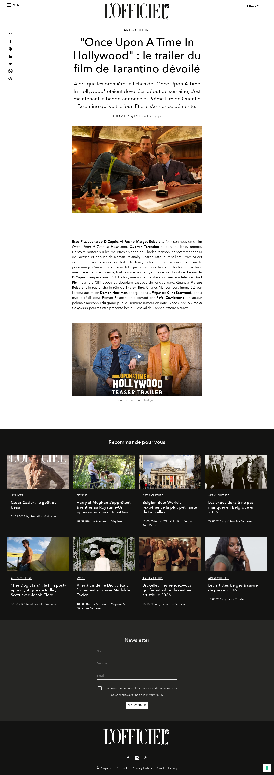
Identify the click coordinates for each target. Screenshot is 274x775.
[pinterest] (10, 49)
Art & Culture (137, 30)
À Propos (104, 768)
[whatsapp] (10, 71)
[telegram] (10, 79)
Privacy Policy (154, 695)
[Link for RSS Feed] (146, 758)
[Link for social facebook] (128, 759)
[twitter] (10, 64)
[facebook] (10, 42)
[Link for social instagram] (137, 759)
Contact (121, 768)
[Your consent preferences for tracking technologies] (267, 768)
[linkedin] (10, 57)
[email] (10, 34)
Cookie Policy (167, 768)
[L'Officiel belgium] (137, 11)
